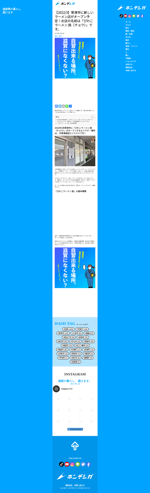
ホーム (128, 22)
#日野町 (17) (75, 349)
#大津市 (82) (77, 333)
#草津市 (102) (63, 333)
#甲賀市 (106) (82, 329)
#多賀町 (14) (88, 349)
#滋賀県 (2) (75, 362)
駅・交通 (129, 34)
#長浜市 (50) (62, 341)
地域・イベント (132, 46)
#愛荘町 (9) (88, 354)
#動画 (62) (89, 333)
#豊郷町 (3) (87, 358)
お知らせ (129, 64)
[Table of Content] (92, 117)
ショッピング (131, 61)
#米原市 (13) (63, 354)
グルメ (128, 25)
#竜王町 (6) (75, 358)
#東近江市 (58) (69, 337)
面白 (127, 40)
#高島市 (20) (62, 349)
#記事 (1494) (68, 329)
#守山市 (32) (75, 341)
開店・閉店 (58, 36)
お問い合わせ (79, 485)
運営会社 (68, 485)
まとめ (128, 37)
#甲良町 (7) (63, 358)
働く (127, 55)
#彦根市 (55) (83, 337)
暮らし (128, 43)
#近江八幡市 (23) (82, 345)
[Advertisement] (75, 91)
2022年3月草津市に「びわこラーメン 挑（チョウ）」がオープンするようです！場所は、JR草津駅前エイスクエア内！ (74, 120)
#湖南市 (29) (88, 341)
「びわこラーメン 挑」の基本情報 (67, 123)
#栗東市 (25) (67, 345)
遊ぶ (127, 28)
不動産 (128, 58)
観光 (127, 49)
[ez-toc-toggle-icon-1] (91, 117)
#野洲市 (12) (76, 354)
